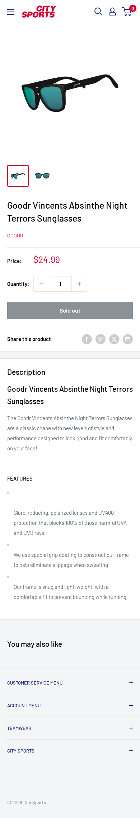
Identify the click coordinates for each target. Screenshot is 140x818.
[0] (126, 11)
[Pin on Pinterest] (100, 338)
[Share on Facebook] (87, 338)
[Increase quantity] (79, 283)
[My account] (112, 11)
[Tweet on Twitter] (114, 338)
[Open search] (98, 11)
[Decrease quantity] (41, 283)
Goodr (15, 235)
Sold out (70, 310)
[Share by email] (128, 338)
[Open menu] (10, 12)
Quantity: (18, 284)
